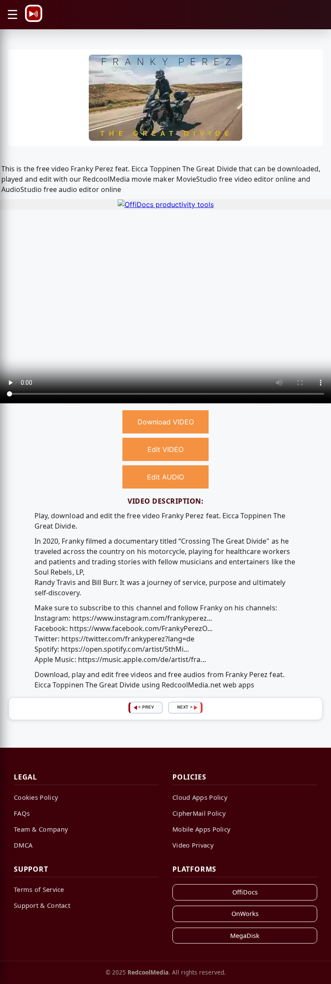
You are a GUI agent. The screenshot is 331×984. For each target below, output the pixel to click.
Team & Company (41, 829)
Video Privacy (193, 845)
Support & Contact (42, 905)
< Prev (146, 707)
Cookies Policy (36, 797)
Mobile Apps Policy (201, 829)
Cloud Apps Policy (200, 797)
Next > (185, 707)
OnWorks (245, 914)
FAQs (22, 813)
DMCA (23, 845)
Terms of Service (39, 889)
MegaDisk (244, 935)
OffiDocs (245, 892)
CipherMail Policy (199, 813)
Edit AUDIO (165, 477)
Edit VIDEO (165, 449)
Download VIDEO (165, 422)
